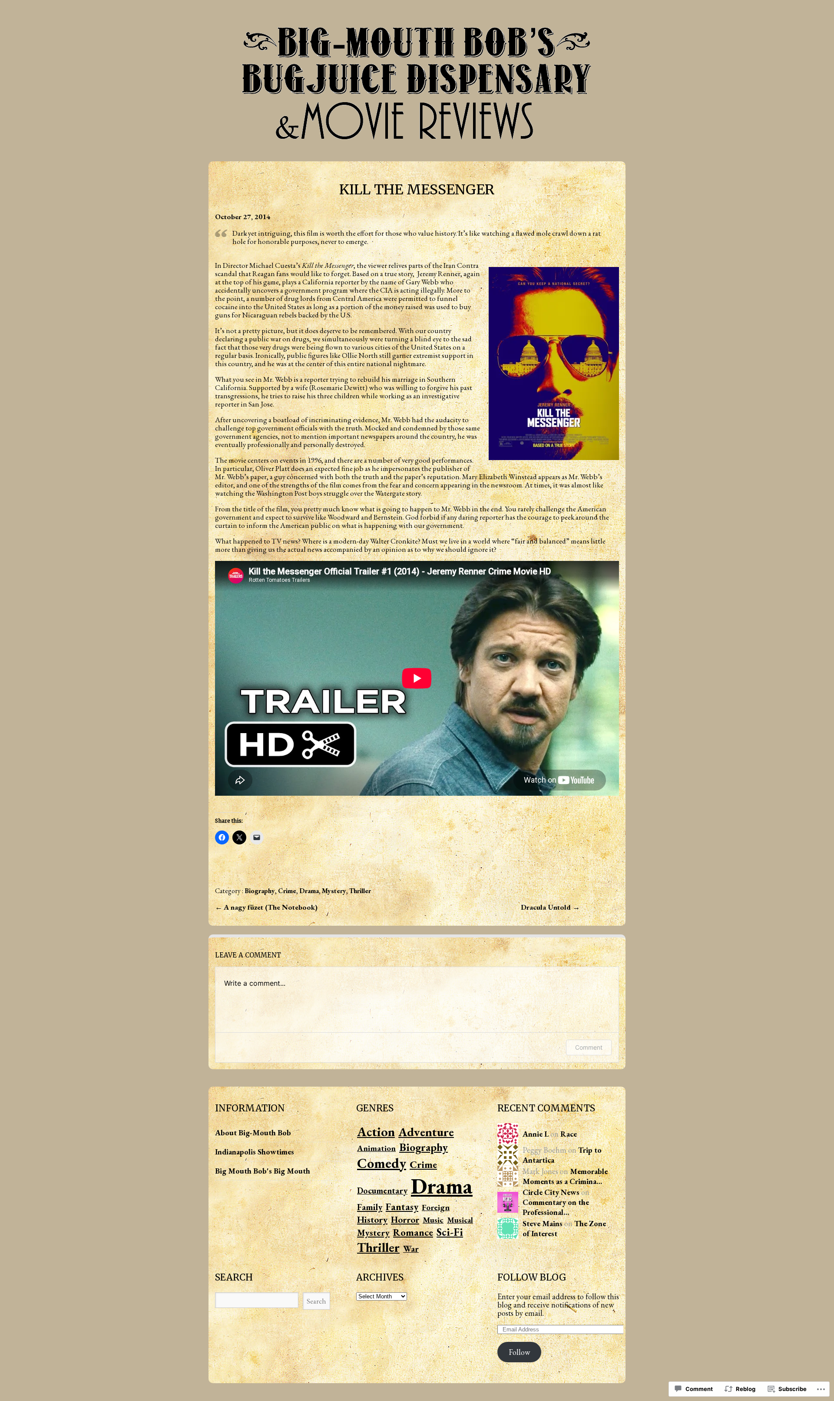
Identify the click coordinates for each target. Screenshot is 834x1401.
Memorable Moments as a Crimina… (565, 1176)
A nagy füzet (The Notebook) (271, 907)
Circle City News (551, 1192)
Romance (413, 1232)
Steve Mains (543, 1223)
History (372, 1219)
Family (369, 1207)
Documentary (382, 1190)
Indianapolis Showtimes (254, 1152)
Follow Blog (531, 1277)
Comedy (381, 1163)
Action (376, 1131)
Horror (405, 1219)
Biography (260, 890)
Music (433, 1219)
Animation (376, 1148)
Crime (287, 890)
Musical (460, 1220)
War (411, 1248)
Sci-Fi (450, 1232)
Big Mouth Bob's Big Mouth (262, 1171)
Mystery (334, 890)
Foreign (436, 1207)
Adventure (426, 1132)
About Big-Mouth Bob (253, 1132)
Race (568, 1134)
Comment (588, 1047)
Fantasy (402, 1206)
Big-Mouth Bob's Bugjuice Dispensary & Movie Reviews (417, 81)
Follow (519, 1352)
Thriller (360, 890)
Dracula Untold (547, 907)
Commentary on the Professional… (556, 1207)
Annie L (536, 1134)
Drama (309, 890)
